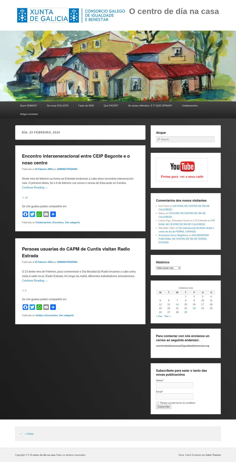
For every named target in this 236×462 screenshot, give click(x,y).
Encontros (58, 222)
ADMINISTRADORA (67, 169)
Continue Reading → (35, 187)
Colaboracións (190, 105)
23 (194, 308)
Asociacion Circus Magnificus (173, 235)
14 (177, 304)
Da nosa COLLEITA (57, 105)
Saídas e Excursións (47, 315)
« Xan (159, 316)
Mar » (167, 316)
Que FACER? (111, 105)
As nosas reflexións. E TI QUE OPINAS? (150, 105)
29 (185, 312)
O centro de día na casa (174, 11)
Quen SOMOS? (28, 105)
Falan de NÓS (86, 105)
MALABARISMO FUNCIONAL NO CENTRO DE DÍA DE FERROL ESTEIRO (184, 239)
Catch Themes (213, 455)
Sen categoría (72, 222)
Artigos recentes (29, 114)
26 (160, 312)
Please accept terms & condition (177, 402)
